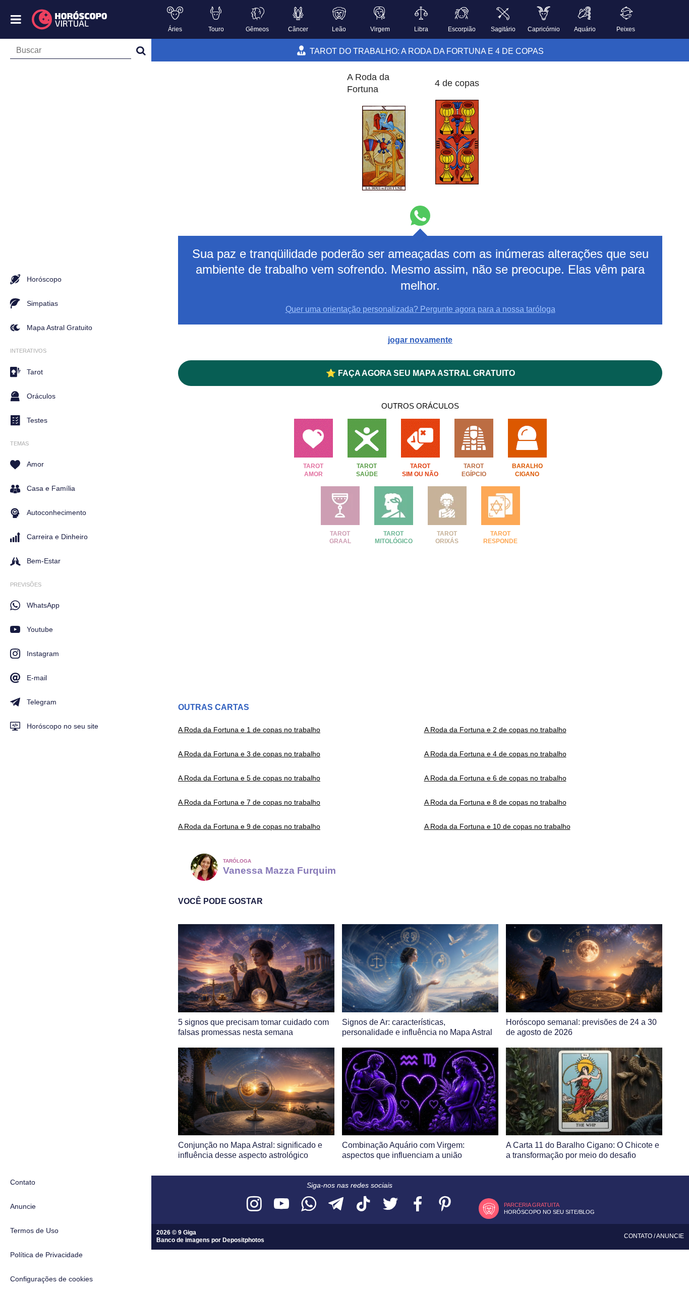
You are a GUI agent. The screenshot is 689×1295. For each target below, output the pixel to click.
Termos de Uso (34, 1230)
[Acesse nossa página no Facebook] (417, 1204)
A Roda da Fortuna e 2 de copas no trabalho (495, 730)
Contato (22, 1182)
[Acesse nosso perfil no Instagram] (254, 1204)
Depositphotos (243, 1240)
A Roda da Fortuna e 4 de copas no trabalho (495, 754)
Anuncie (23, 1206)
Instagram (43, 654)
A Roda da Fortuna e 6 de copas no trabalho (495, 778)
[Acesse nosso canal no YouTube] (281, 1204)
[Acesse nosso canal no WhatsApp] (308, 1204)
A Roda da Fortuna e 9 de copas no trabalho (249, 826)
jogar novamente (420, 340)
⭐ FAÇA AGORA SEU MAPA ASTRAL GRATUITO (420, 373)
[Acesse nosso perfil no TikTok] (363, 1204)
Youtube (40, 629)
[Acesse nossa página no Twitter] (390, 1204)
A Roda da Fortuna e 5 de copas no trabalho (249, 778)
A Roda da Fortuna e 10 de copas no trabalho (497, 826)
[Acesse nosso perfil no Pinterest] (444, 1204)
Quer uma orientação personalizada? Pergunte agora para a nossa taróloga (420, 309)
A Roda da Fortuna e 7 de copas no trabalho (249, 802)
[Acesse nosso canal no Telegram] (335, 1204)
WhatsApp (43, 605)
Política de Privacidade (46, 1255)
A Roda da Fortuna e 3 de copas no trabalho (249, 754)
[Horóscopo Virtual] (70, 19)
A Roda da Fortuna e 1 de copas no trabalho (249, 730)
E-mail (37, 678)
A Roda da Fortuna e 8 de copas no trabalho (495, 802)
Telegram (41, 702)
